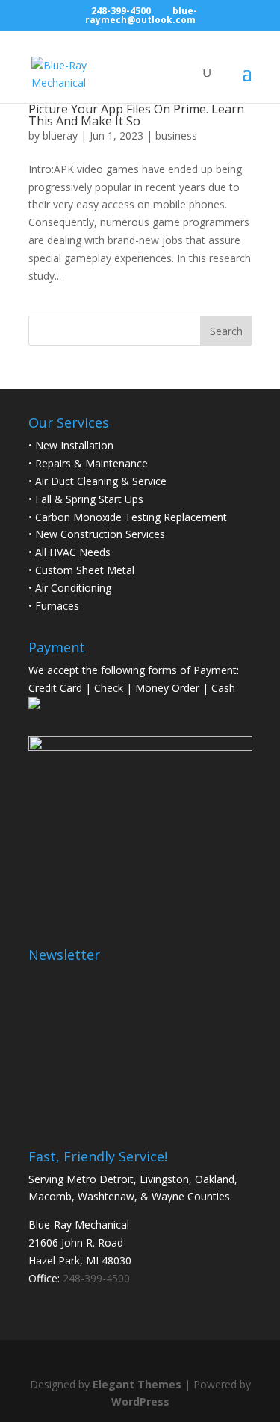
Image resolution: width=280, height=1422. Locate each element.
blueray (60, 135)
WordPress (140, 1401)
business (176, 135)
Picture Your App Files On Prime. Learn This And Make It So (136, 115)
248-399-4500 (121, 10)
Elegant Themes (137, 1384)
